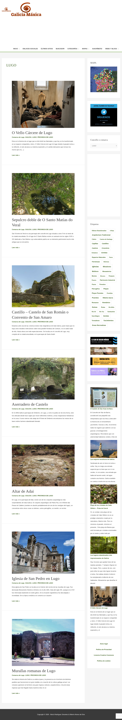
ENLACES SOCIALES (30, 49)
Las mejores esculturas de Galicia (102, 459)
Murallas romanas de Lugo (33, 671)
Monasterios (106, 271)
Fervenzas (96, 262)
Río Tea (101, 311)
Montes (94, 276)
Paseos (94, 280)
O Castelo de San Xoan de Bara (101, 409)
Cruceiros (105, 248)
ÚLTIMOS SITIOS (47, 49)
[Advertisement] (65, 32)
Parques (111, 276)
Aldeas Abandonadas (99, 230)
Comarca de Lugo (18, 137)
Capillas (95, 243)
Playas (106, 289)
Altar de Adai (23, 491)
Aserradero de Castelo (30, 404)
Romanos (95, 302)
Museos (102, 276)
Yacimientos (108, 320)
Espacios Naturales (99, 257)
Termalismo (96, 320)
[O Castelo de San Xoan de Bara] (103, 397)
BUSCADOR (60, 49)
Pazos (94, 284)
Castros (95, 248)
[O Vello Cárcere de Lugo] (103, 596)
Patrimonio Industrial (107, 280)
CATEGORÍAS (72, 49)
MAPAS (84, 49)
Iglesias (95, 267)
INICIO (15, 49)
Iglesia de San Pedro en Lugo (35, 578)
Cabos (94, 239)
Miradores (107, 267)
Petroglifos (96, 289)
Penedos (102, 284)
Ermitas (104, 253)
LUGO (34, 137)
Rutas (103, 307)
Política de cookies (103, 661)
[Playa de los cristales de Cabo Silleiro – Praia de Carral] (103, 494)
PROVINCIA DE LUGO (45, 137)
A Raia (112, 230)
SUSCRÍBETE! (97, 49)
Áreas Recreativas (99, 325)
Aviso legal (104, 644)
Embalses (95, 253)
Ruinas (94, 307)
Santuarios (111, 311)
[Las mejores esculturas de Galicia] (103, 449)
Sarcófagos (96, 316)
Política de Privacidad (104, 649)
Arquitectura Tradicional (101, 235)
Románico (106, 302)
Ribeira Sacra (108, 298)
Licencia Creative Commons (104, 655)
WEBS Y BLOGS (111, 49)
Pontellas (110, 293)
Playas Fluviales (97, 293)
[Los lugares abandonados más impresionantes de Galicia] (103, 545)
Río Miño (111, 307)
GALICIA (28, 137)
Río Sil (94, 311)
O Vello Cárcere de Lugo (32, 132)
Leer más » (16, 155)
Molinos (95, 271)
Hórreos (106, 262)
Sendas (106, 316)
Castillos (105, 243)
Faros (111, 257)
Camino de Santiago (106, 239)
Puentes (95, 298)
